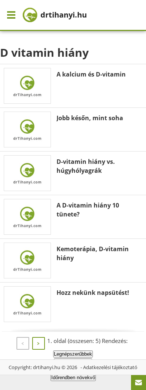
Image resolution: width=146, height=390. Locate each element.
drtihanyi (63, 15)
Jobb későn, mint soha (90, 118)
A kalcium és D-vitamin (91, 74)
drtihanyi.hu (46, 367)
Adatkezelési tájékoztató (110, 367)
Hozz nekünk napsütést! (93, 292)
